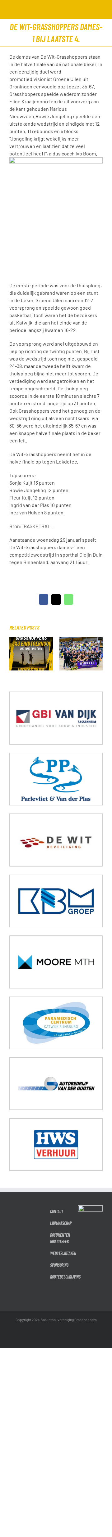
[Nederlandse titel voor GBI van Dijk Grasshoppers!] (81, 640)
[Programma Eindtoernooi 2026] (31, 640)
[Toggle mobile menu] (100, 9)
